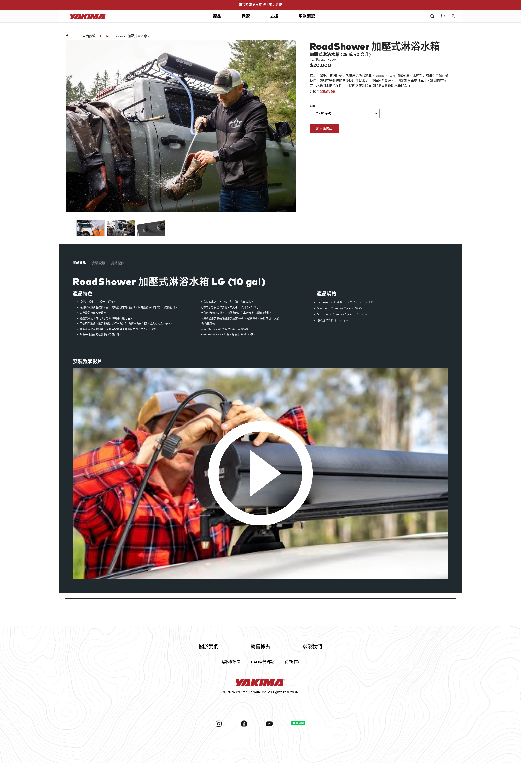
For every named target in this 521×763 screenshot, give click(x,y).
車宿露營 (88, 36)
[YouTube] (277, 723)
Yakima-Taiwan (248, 692)
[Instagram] (226, 723)
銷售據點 (260, 646)
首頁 (68, 36)
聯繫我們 (312, 646)
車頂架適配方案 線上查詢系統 (260, 5)
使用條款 (292, 661)
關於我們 (209, 646)
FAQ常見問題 (262, 661)
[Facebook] (252, 723)
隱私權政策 (231, 661)
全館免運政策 (326, 91)
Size (312, 105)
